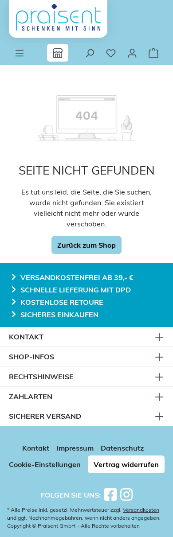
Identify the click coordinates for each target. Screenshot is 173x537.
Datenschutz (122, 448)
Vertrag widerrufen (126, 464)
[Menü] (19, 53)
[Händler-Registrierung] (57, 53)
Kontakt (35, 448)
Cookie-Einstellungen (45, 464)
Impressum (75, 448)
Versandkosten (141, 509)
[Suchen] (89, 53)
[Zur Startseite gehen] (58, 17)
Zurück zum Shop (86, 245)
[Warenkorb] (153, 53)
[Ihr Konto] (132, 53)
